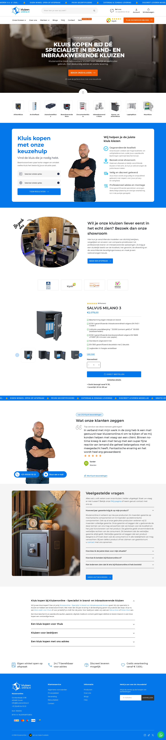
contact (91, 542)
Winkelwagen (148, 10)
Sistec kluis (125, 610)
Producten (88, 690)
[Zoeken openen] (70, 10)
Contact (51, 703)
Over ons (87, 693)
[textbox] (40, 174)
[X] (152, 735)
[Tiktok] (148, 735)
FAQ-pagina (116, 501)
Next (80, 355)
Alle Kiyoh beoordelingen (97, 476)
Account (136, 12)
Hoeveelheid (92, 359)
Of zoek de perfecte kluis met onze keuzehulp (83, 79)
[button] (151, 106)
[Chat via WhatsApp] (160, 734)
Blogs (86, 697)
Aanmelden (148, 698)
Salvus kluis (114, 610)
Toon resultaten (37, 191)
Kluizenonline (21, 735)
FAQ (85, 700)
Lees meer (91, 354)
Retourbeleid (53, 700)
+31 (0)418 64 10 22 (19, 706)
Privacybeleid (53, 693)
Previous (17, 355)
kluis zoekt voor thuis (42, 610)
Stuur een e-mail (56, 474)
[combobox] (39, 174)
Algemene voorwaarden (57, 690)
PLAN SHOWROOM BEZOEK (137, 20)
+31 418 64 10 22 (28, 474)
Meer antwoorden (97, 577)
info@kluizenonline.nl (20, 703)
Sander (93, 462)
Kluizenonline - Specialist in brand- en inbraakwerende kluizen (84, 605)
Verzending (52, 697)
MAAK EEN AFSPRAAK (98, 261)
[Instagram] (145, 735)
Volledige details (114, 380)
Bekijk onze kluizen (81, 73)
